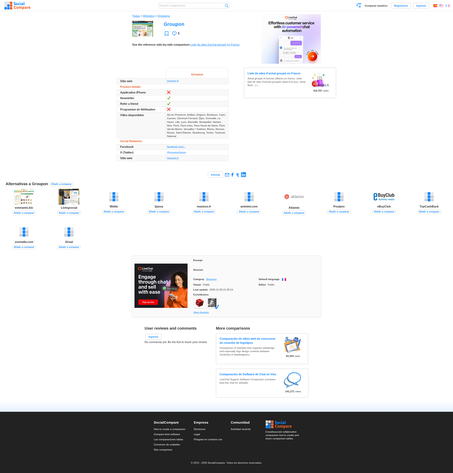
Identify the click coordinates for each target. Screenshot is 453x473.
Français (447, 5)
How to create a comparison (169, 429)
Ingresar (421, 5)
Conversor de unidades (167, 444)
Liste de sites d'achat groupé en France (215, 44)
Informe (215, 174)
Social (282, 424)
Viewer (197, 284)
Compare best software (167, 434)
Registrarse (401, 5)
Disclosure (199, 429)
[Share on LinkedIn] (243, 174)
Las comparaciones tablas (168, 439)
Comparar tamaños (376, 5)
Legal (197, 434)
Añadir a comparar (61, 184)
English (441, 5)
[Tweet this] (238, 174)
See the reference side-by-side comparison (161, 44)
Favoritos (166, 33)
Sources (198, 269)
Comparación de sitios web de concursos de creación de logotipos (248, 340)
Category (198, 279)
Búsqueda (226, 5)
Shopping (163, 16)
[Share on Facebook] (232, 174)
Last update (200, 289)
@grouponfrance (176, 152)
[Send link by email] (227, 174)
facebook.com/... (176, 146)
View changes (201, 312)
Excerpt (197, 260)
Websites (148, 16)
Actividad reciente (241, 429)
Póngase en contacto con (208, 439)
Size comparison (163, 449)
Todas (136, 16)
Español (435, 5)
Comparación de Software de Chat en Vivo (248, 374)
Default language (269, 279)
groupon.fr (173, 80)
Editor (262, 284)
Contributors (201, 294)
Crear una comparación (359, 6)
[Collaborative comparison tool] (17, 5)
